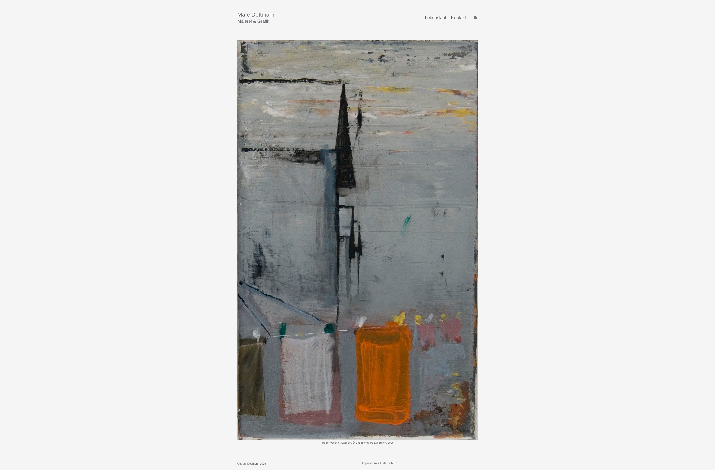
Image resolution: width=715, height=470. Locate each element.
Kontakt (458, 17)
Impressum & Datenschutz (379, 463)
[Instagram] (475, 17)
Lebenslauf (435, 17)
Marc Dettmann (256, 15)
